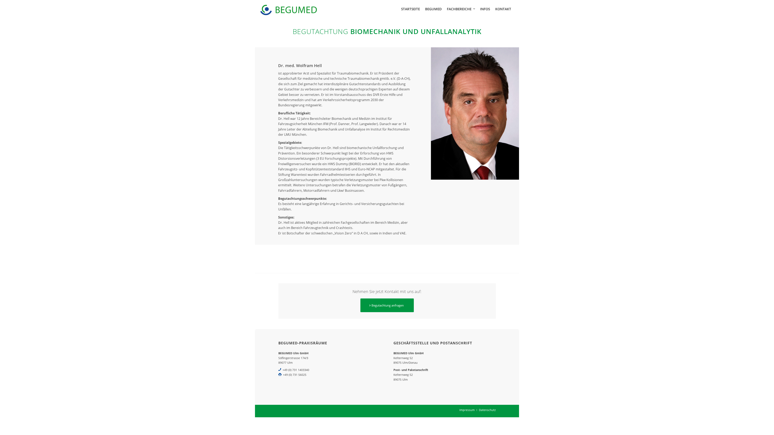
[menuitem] (410, 9)
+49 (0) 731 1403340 (296, 370)
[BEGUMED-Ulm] (288, 9)
